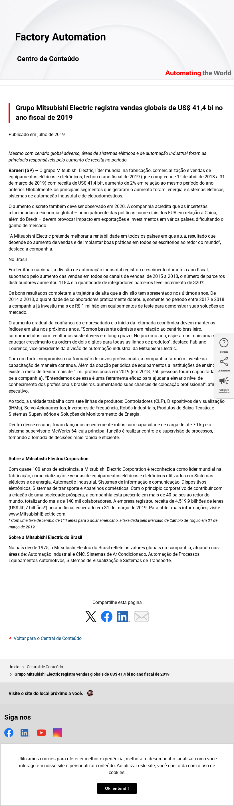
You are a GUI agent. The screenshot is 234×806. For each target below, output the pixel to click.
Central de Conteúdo (45, 666)
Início (14, 666)
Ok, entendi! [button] (117, 788)
